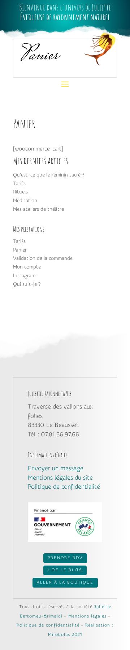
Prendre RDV (65, 557)
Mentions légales (87, 616)
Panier (20, 250)
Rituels (20, 192)
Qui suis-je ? (26, 284)
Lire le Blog (65, 570)
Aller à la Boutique (65, 582)
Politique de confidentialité (64, 486)
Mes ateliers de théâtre (38, 209)
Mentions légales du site (60, 477)
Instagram (24, 276)
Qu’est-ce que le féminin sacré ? (48, 175)
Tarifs (19, 184)
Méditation (25, 201)
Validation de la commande (43, 258)
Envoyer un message (55, 468)
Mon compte (27, 267)
